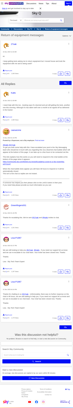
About (54, 3)
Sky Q (36, 13)
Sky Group (24, 396)
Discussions (31, 3)
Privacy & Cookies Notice (26, 392)
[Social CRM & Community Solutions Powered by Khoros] (65, 402)
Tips (47, 3)
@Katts (5, 145)
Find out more (39, 140)
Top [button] (68, 389)
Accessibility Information (44, 392)
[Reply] (67, 74)
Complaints (24, 394)
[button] (68, 43)
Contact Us (48, 394)
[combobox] (41, 20)
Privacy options (26, 389)
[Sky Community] (14, 3)
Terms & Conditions (46, 389)
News (41, 3)
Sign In (68, 3)
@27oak (12, 145)
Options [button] (65, 36)
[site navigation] (2, 3)
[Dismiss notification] (40, 8)
